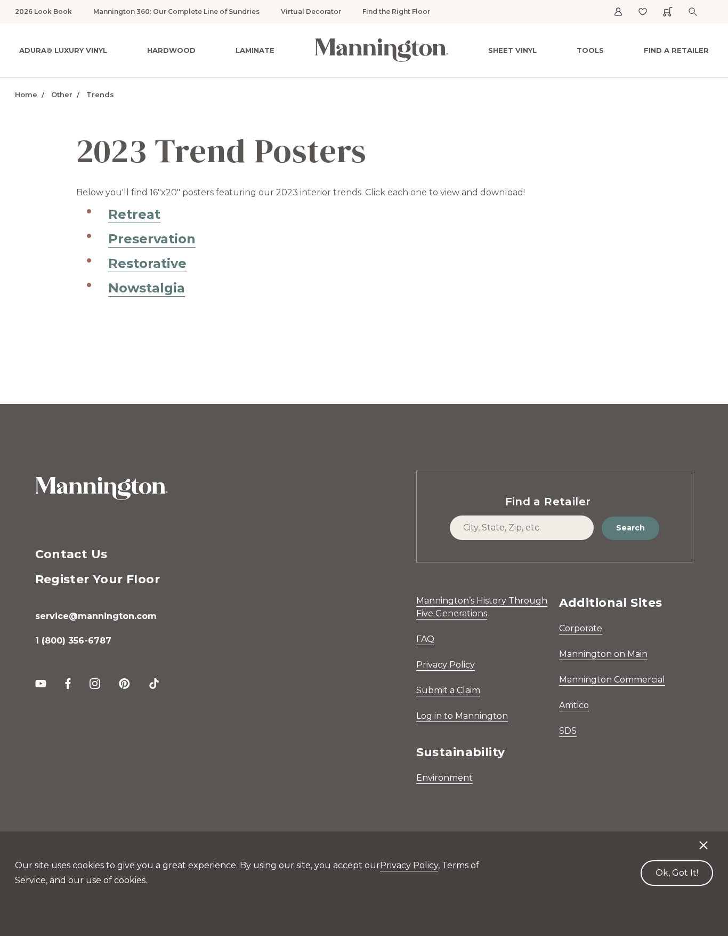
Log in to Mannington (462, 716)
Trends (100, 94)
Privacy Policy (445, 665)
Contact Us (71, 554)
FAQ (425, 639)
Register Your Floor (97, 579)
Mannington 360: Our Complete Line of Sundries (176, 11)
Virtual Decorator (311, 11)
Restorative (147, 263)
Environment (444, 778)
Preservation (152, 239)
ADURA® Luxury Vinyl (63, 50)
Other (61, 94)
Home (26, 94)
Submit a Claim (448, 690)
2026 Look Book (43, 11)
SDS (568, 731)
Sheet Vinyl (512, 50)
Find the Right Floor (396, 11)
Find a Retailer (676, 50)
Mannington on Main (603, 654)
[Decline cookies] (703, 839)
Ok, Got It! (677, 873)
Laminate (255, 50)
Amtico (574, 705)
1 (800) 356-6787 (73, 641)
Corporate (580, 628)
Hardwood (171, 50)
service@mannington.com (96, 616)
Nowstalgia (146, 288)
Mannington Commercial (612, 680)
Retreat (134, 214)
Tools (590, 50)
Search (630, 528)
